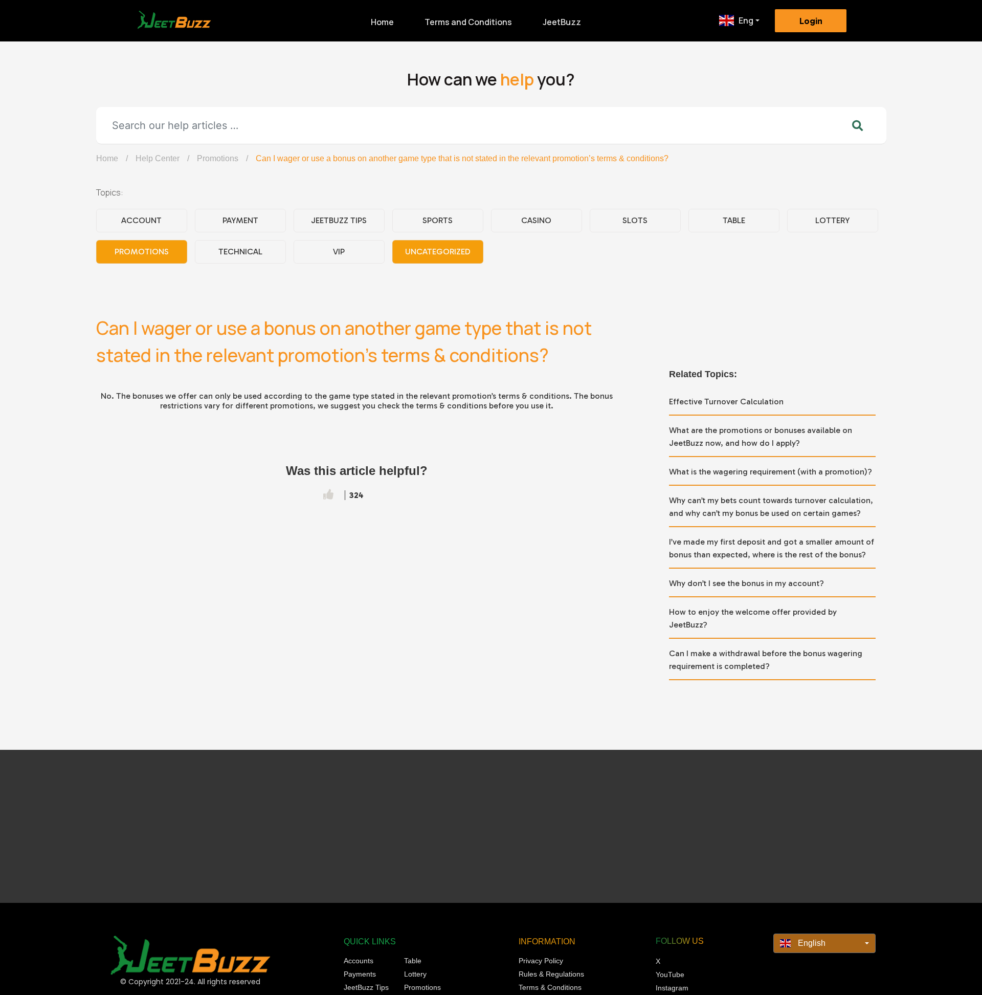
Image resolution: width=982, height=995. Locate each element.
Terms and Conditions (468, 22)
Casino (536, 220)
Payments (360, 974)
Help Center (158, 158)
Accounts (358, 961)
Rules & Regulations (551, 974)
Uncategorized (438, 251)
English (810, 943)
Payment (240, 220)
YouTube (670, 974)
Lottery (832, 220)
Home (382, 22)
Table (734, 220)
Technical (240, 251)
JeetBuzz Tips (339, 220)
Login (810, 21)
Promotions (217, 158)
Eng (746, 20)
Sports (437, 220)
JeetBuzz (562, 22)
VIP (339, 251)
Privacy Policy (541, 961)
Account (141, 220)
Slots (635, 220)
